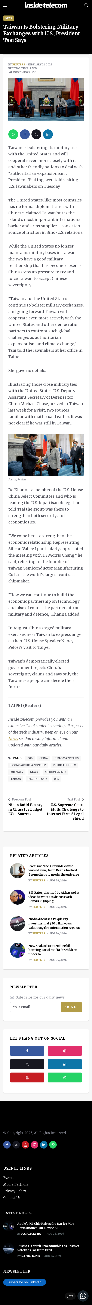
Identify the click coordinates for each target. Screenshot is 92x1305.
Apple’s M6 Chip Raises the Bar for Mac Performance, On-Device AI (45, 1226)
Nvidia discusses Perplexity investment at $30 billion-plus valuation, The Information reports (54, 923)
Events (8, 1178)
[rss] (65, 1064)
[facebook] (25, 134)
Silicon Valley (55, 772)
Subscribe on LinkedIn (25, 1282)
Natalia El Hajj (31, 1233)
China (43, 758)
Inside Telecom (64, 765)
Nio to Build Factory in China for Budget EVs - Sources (25, 809)
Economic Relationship (28, 765)
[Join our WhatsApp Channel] (77, 1296)
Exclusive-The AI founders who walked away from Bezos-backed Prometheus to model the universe (53, 870)
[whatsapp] (13, 134)
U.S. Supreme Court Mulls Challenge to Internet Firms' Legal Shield (65, 811)
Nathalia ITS (30, 1256)
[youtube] (27, 1077)
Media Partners (15, 1185)
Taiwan (15, 778)
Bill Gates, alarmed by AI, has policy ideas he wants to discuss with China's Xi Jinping (54, 897)
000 (30, 758)
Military (16, 772)
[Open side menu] (5, 5)
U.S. (56, 778)
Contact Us (12, 1198)
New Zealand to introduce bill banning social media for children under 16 (52, 950)
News (8, 18)
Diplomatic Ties (67, 758)
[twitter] (36, 134)
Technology (37, 778)
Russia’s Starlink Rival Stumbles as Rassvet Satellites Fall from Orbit (48, 1248)
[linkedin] (48, 134)
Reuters (18, 64)
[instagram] (65, 1051)
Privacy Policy (14, 1191)
